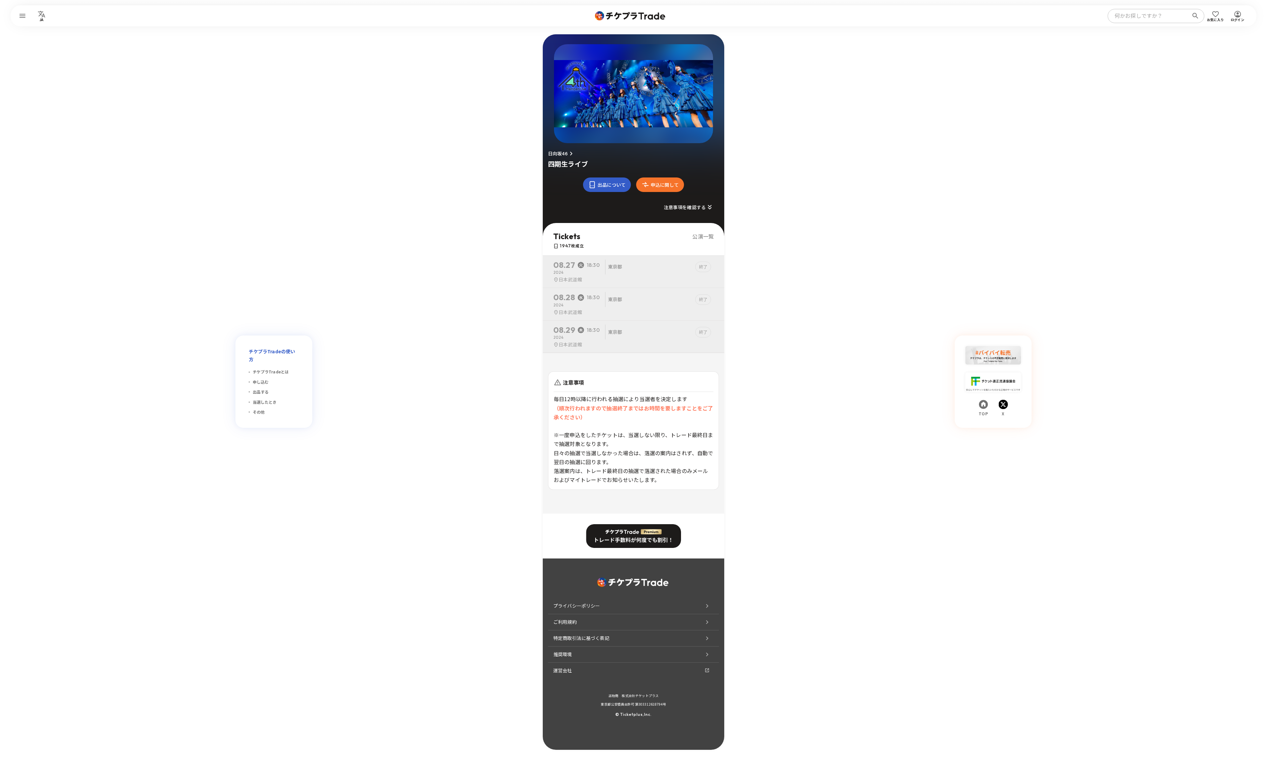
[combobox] (1149, 16)
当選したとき (265, 402)
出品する (261, 392)
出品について (612, 184)
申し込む (261, 382)
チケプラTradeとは (271, 371)
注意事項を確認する (685, 207)
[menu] (22, 16)
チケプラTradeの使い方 (272, 355)
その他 (259, 412)
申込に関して (665, 184)
